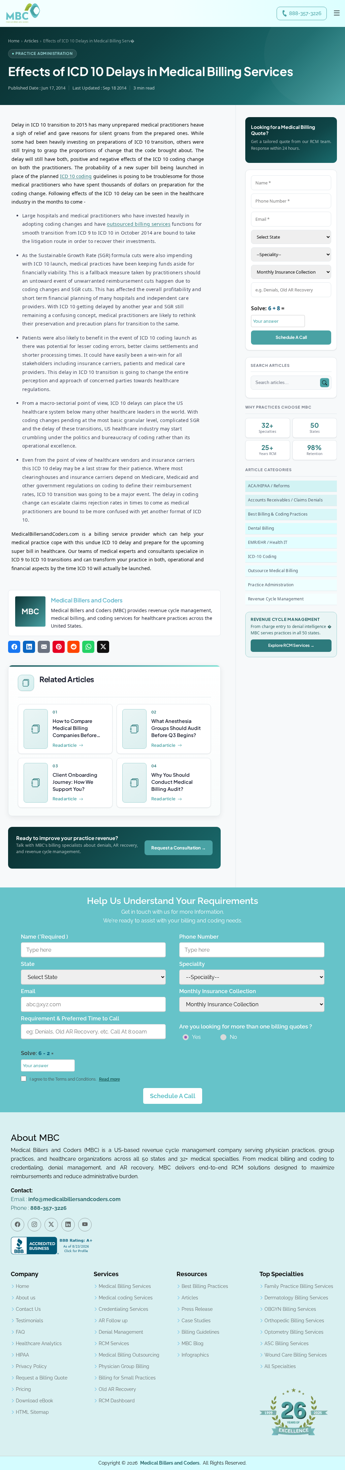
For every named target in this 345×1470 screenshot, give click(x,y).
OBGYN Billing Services (290, 1309)
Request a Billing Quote (41, 1377)
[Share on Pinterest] (59, 647)
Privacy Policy (31, 1366)
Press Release (197, 1309)
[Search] (324, 382)
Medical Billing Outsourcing (129, 1355)
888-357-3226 (305, 13)
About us (25, 1297)
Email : (66, 1199)
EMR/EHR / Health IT (268, 542)
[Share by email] (44, 647)
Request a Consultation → (178, 847)
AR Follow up (113, 1320)
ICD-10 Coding (262, 556)
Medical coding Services (126, 1297)
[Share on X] (103, 647)
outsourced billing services (138, 224)
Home (14, 41)
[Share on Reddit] (73, 647)
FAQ (20, 1332)
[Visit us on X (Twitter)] (51, 1224)
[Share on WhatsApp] (88, 647)
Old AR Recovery (117, 1389)
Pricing (23, 1389)
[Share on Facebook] (14, 647)
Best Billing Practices (205, 1286)
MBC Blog (192, 1343)
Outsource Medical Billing (273, 570)
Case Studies (196, 1320)
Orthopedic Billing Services (294, 1320)
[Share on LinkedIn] (29, 647)
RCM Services (114, 1343)
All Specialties (280, 1366)
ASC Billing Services (286, 1343)
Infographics (195, 1355)
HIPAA (22, 1355)
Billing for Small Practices (127, 1377)
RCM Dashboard (117, 1400)
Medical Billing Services (125, 1286)
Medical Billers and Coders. (170, 1463)
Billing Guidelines (200, 1332)
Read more (109, 1079)
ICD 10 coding (76, 176)
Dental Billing (261, 528)
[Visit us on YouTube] (85, 1224)
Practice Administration (271, 585)
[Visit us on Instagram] (34, 1224)
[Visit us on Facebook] (17, 1224)
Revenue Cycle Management (276, 599)
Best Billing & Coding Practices (278, 514)
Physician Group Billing (124, 1366)
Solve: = (267, 308)
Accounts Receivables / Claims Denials (285, 500)
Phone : (39, 1208)
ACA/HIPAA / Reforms (269, 486)
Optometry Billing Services (293, 1332)
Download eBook (34, 1400)
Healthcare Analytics (39, 1343)
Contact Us (28, 1309)
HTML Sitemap (32, 1412)
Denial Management (121, 1332)
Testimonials (29, 1320)
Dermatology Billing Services (296, 1297)
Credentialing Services (123, 1309)
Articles (31, 41)
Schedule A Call (291, 337)
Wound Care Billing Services (295, 1355)
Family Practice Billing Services (298, 1286)
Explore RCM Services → (291, 645)
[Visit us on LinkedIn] (68, 1224)
